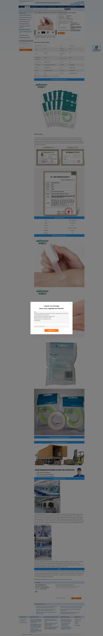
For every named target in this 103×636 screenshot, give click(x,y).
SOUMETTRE (51, 330)
